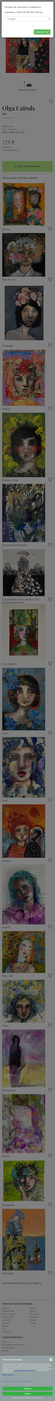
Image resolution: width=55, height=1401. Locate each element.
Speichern (41, 32)
